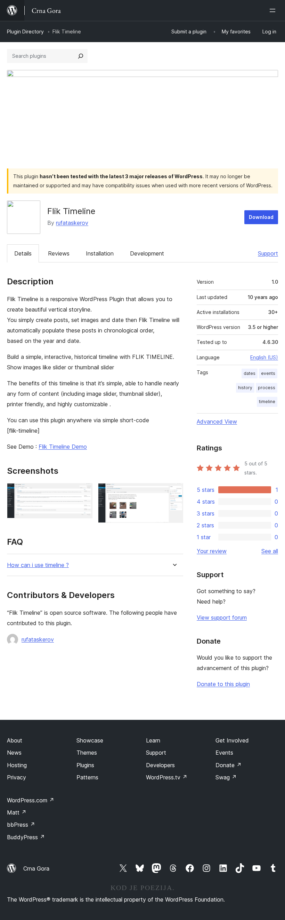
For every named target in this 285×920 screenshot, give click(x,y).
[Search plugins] (81, 56)
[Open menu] (274, 10)
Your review (212, 551)
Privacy (16, 777)
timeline (267, 401)
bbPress (21, 824)
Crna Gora (36, 868)
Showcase (89, 740)
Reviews (59, 253)
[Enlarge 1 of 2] (83, 492)
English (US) (264, 357)
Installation (100, 253)
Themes (86, 752)
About (14, 740)
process (266, 387)
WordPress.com (30, 800)
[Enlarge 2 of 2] (173, 492)
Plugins (85, 765)
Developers (160, 765)
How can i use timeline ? (38, 565)
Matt (16, 812)
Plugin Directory (25, 31)
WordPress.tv (166, 777)
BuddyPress (26, 837)
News (14, 752)
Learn (153, 740)
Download (261, 217)
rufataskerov (72, 222)
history (245, 387)
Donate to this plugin (223, 684)
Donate (228, 765)
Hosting (17, 765)
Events (224, 752)
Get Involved (232, 740)
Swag (226, 777)
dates (249, 373)
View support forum (222, 617)
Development (147, 253)
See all (269, 551)
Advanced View (217, 421)
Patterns (87, 777)
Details (23, 253)
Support (268, 253)
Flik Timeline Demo (63, 446)
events (268, 373)
